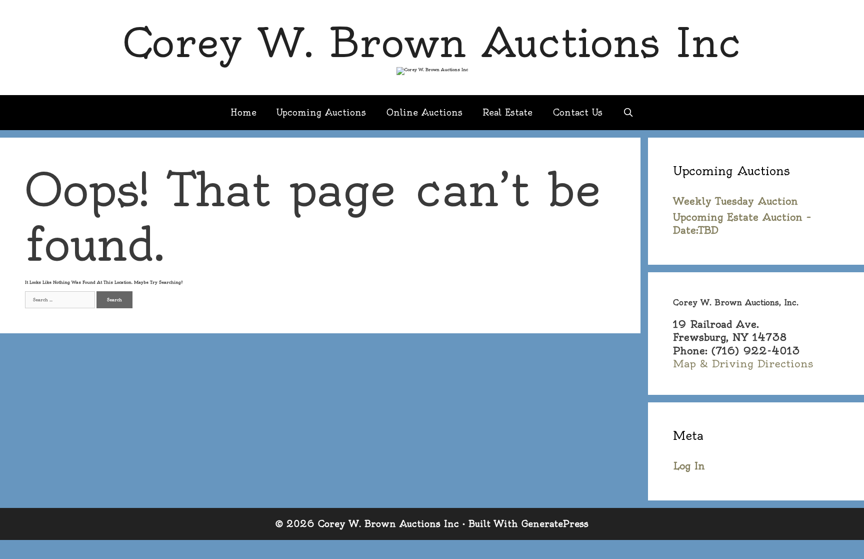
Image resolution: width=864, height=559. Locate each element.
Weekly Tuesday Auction (735, 201)
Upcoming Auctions (321, 112)
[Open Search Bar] (628, 112)
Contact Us (577, 112)
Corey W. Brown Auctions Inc (432, 43)
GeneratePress (555, 523)
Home (243, 112)
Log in (689, 466)
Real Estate (507, 112)
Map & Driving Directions (743, 363)
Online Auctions (424, 112)
